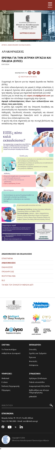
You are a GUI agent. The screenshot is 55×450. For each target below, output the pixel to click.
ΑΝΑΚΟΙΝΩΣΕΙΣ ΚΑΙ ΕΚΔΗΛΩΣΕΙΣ (19, 45)
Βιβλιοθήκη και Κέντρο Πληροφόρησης (39, 391)
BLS (3, 280)
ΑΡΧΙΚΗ (4, 45)
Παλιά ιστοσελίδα (36, 382)
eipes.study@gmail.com (38, 95)
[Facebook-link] (3, 427)
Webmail (5, 378)
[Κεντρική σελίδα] (27, 22)
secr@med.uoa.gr (30, 421)
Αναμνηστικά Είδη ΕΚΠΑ (39, 386)
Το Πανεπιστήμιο (9, 349)
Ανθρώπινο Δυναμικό (11, 353)
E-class (5, 382)
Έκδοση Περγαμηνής (11, 386)
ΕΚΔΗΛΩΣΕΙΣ (7, 267)
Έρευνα (32, 357)
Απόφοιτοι (33, 365)
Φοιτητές (33, 361)
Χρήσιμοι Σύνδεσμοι (38, 378)
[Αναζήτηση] (51, 405)
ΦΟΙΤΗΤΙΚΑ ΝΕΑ (8, 276)
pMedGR (33, 396)
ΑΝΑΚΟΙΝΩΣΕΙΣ (8, 263)
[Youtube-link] (10, 427)
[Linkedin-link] (21, 427)
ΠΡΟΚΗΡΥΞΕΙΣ (8, 271)
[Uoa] (6, 439)
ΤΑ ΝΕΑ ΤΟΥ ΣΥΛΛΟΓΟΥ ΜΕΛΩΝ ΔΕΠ (17, 284)
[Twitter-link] (16, 427)
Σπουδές (33, 349)
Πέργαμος (6, 390)
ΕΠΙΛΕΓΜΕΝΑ (7, 258)
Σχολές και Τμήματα (37, 353)
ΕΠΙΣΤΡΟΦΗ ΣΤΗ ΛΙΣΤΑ (29, 77)
